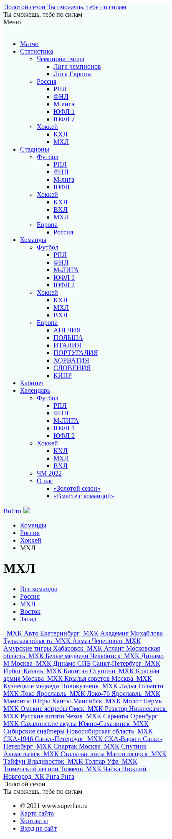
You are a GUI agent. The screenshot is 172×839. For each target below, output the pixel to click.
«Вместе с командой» (83, 495)
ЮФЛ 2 (64, 119)
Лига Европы (72, 73)
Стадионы (34, 149)
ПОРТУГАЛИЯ (75, 352)
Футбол (47, 156)
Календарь (35, 390)
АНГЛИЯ (67, 330)
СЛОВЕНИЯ (72, 367)
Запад (28, 619)
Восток (30, 611)
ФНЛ (60, 96)
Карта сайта (37, 813)
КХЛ (60, 134)
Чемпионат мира (60, 58)
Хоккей (47, 126)
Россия (46, 81)
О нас (45, 480)
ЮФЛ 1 (64, 111)
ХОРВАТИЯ (71, 360)
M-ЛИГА (66, 269)
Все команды (38, 588)
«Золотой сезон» (77, 488)
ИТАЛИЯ (67, 345)
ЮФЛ (61, 186)
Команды (33, 239)
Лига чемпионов (77, 66)
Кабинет (32, 382)
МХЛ (61, 141)
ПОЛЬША (68, 337)
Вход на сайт (38, 828)
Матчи (29, 43)
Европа (47, 224)
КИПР (62, 375)
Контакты (34, 820)
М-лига (63, 104)
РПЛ (60, 89)
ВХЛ (60, 209)
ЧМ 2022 (49, 473)
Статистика (36, 51)
